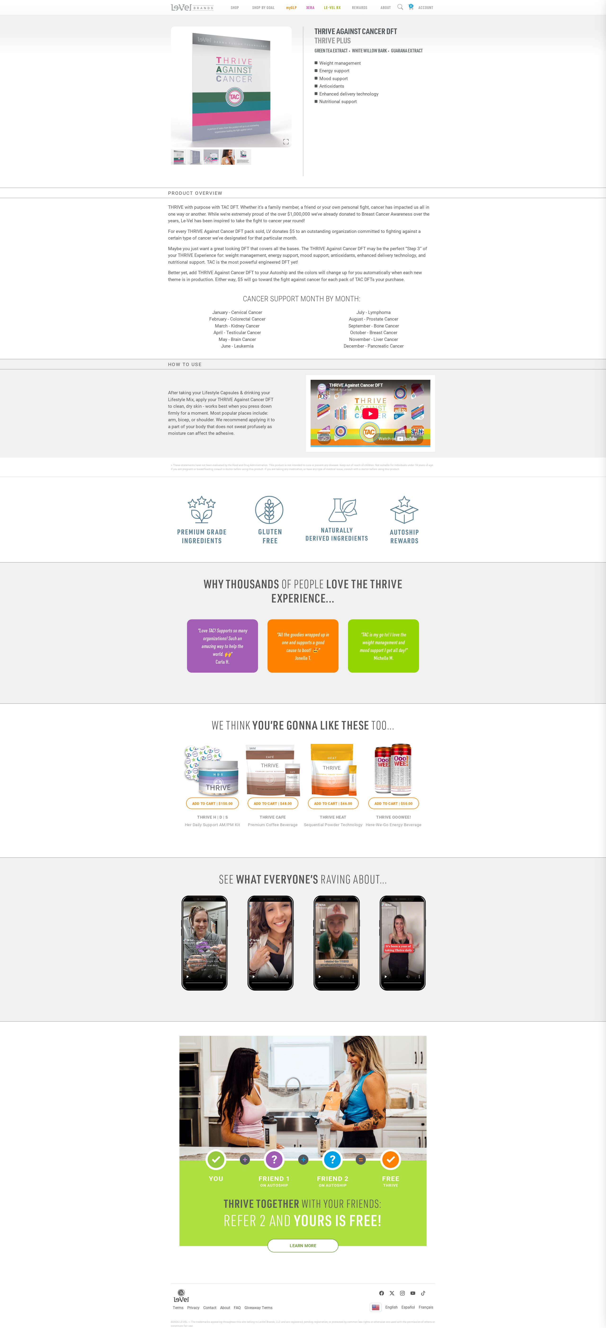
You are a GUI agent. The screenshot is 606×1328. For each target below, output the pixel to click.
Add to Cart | (212, 803)
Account (426, 7)
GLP (291, 7)
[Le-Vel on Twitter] (392, 1293)
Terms (178, 1307)
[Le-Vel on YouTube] (413, 1293)
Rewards (359, 7)
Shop (235, 7)
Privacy (193, 1307)
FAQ (237, 1307)
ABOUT (386, 7)
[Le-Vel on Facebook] (381, 1293)
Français (426, 1307)
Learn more (303, 1245)
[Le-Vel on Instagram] (402, 1293)
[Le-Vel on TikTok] (423, 1293)
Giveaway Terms (258, 1307)
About (225, 1307)
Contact (209, 1307)
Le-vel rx (332, 7)
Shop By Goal (263, 7)
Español (408, 1307)
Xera (310, 7)
